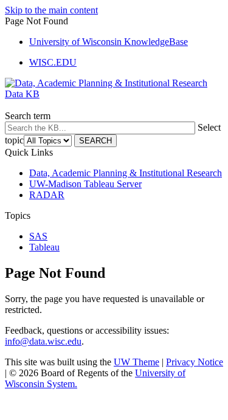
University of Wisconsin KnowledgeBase (108, 41)
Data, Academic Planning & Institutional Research (125, 173)
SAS (38, 236)
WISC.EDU (53, 62)
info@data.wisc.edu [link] (43, 341)
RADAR (46, 195)
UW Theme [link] (136, 362)
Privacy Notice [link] (194, 362)
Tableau (44, 247)
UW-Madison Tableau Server (85, 184)
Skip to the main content (51, 10)
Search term (27, 116)
